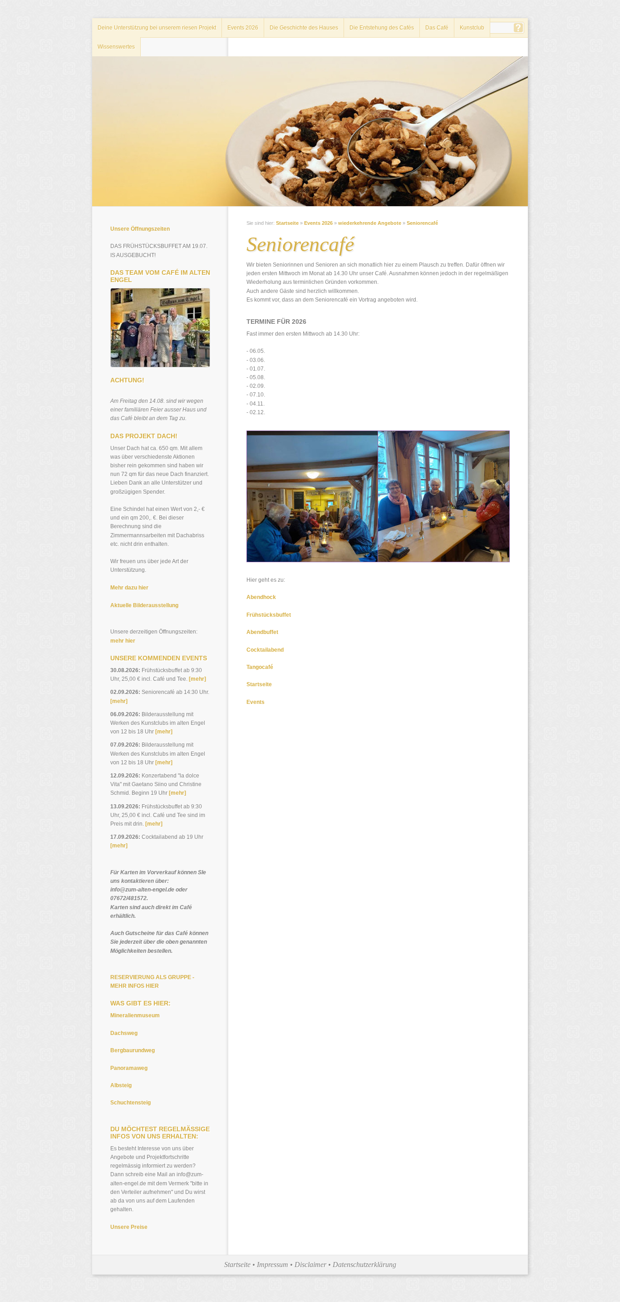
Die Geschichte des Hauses (304, 28)
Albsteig (121, 1085)
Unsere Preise (129, 1227)
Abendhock (261, 597)
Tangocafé (259, 667)
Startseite (287, 223)
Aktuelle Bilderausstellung (144, 605)
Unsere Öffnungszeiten (140, 229)
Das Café (436, 28)
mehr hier (122, 641)
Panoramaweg (129, 1068)
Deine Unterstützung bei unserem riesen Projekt (157, 28)
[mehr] (197, 679)
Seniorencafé (422, 223)
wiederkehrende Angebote (369, 223)
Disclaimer (310, 1264)
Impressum (272, 1264)
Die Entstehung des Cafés (381, 28)
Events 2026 (242, 28)
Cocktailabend (265, 650)
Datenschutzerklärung (364, 1264)
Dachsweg (124, 1033)
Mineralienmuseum (135, 1015)
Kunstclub (472, 28)
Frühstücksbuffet (268, 615)
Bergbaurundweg (132, 1050)
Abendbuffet (262, 632)
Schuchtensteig (130, 1102)
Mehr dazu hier (129, 587)
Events (255, 702)
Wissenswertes (116, 47)
